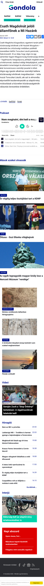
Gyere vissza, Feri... (13, 536)
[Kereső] (2, 2)
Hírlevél (39, 2)
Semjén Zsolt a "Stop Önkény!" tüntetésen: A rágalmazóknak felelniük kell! (18, 410)
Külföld (18, 16)
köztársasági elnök (13, 20)
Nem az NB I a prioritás (11, 427)
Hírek (19, 101)
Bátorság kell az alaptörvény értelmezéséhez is (17, 519)
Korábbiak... (32, 487)
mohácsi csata (8, 309)
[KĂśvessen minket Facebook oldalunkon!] (19, 565)
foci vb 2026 (30, 20)
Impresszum (35, 569)
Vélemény (30, 16)
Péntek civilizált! (8, 374)
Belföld (7, 16)
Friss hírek (10, 2)
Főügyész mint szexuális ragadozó (19, 550)
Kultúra (5, 340)
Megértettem (36, 583)
